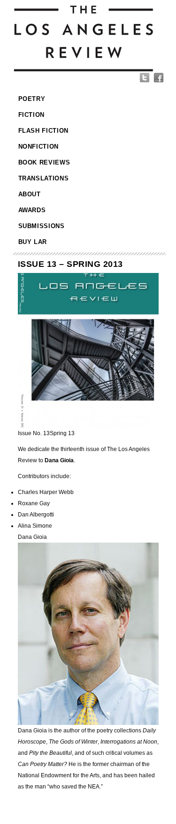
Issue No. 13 (46, 433)
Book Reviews (44, 162)
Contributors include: (44, 476)
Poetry (32, 98)
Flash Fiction (43, 130)
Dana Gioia (32, 537)
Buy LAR (32, 241)
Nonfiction (38, 146)
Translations (43, 178)
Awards (32, 210)
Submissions (41, 225)
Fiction (31, 114)
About (29, 194)
